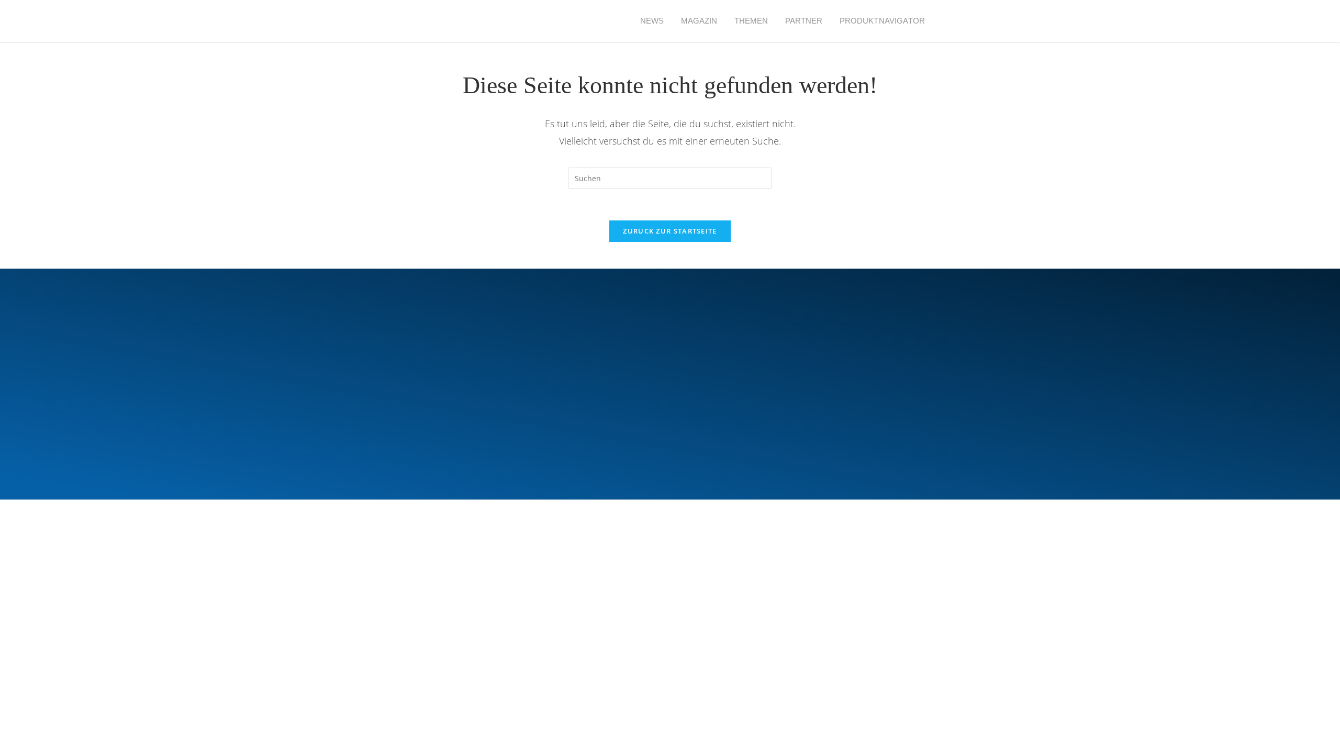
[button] (952, 21)
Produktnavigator (882, 20)
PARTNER (804, 20)
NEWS (652, 20)
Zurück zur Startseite (670, 231)
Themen (751, 20)
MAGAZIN (699, 20)
